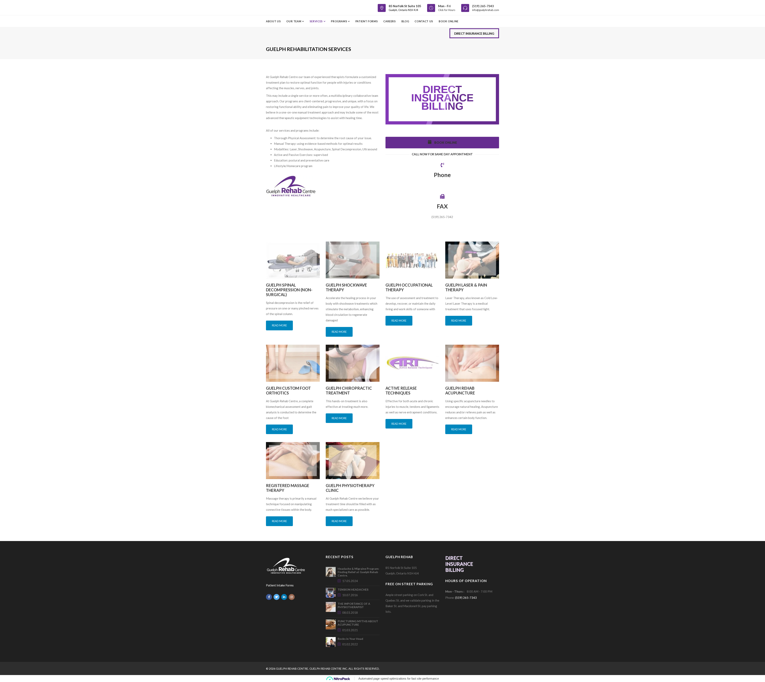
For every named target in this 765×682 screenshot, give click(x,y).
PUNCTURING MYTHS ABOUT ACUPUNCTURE (358, 622)
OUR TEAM (294, 21)
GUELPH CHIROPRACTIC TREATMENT (349, 390)
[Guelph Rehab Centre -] (282, 7)
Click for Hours (446, 10)
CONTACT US (424, 21)
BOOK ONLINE (448, 21)
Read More (279, 325)
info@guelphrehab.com (485, 10)
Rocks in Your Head (350, 638)
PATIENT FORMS (366, 21)
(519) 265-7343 (483, 6)
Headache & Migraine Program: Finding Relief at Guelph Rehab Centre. (358, 572)
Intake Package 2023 (353, 178)
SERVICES (317, 21)
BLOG (405, 21)
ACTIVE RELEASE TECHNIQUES (401, 390)
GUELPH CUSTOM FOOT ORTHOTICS (288, 390)
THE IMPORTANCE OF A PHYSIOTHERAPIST (354, 605)
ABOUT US (273, 21)
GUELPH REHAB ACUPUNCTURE (460, 390)
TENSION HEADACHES (353, 589)
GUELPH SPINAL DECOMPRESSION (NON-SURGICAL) (289, 290)
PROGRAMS (339, 21)
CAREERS (389, 21)
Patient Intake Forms (280, 585)
